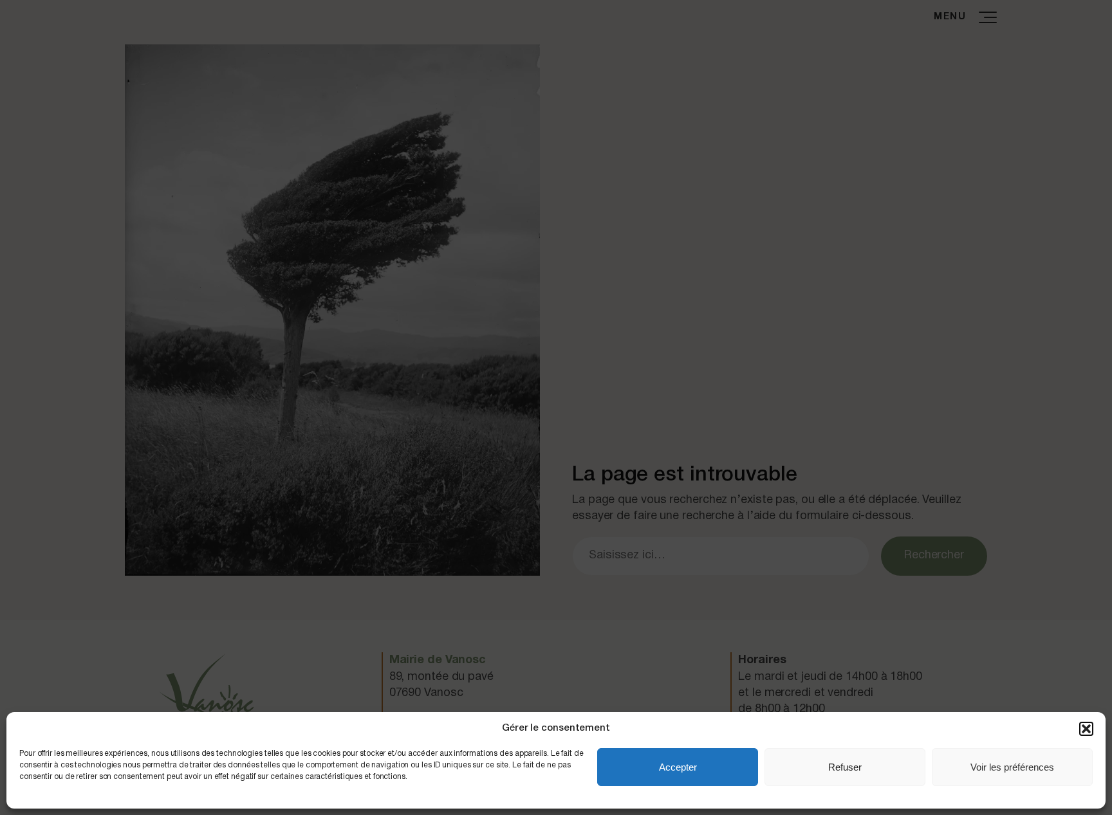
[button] (1086, 728)
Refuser (845, 767)
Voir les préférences (1012, 767)
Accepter (678, 767)
